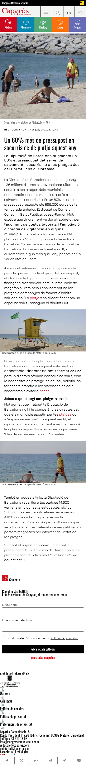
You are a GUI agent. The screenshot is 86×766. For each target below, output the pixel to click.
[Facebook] (7, 760)
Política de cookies (12, 708)
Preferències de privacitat (16, 724)
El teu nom (9, 604)
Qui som (5, 693)
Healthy (43, 27)
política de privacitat (64, 638)
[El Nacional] (82, 3)
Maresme (26, 27)
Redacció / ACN (15, 129)
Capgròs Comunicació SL (15, 3)
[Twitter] (22, 761)
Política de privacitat (13, 716)
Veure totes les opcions (43, 657)
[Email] (79, 760)
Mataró (8, 27)
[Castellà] (69, 11)
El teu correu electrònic (18, 620)
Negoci (77, 27)
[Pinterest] (65, 760)
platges (64, 414)
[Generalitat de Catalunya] (43, 681)
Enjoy (60, 27)
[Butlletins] (80, 11)
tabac (45, 391)
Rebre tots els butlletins (43, 649)
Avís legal (6, 701)
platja (34, 298)
